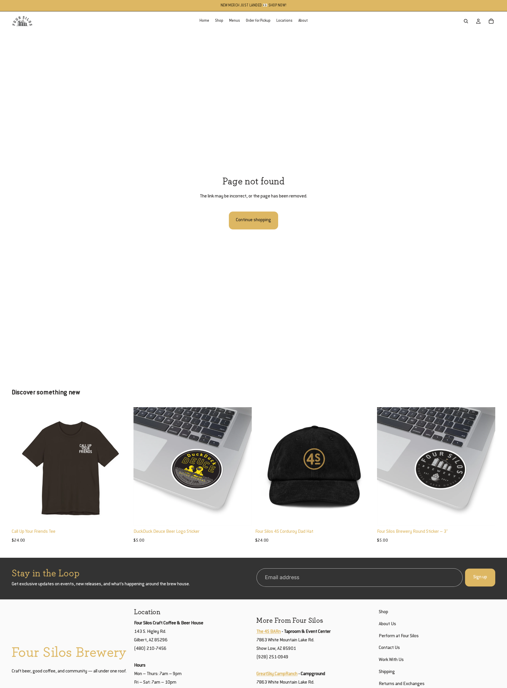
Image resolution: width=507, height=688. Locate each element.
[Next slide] (121, 466)
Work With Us (391, 660)
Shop (383, 612)
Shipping (387, 672)
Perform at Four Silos (399, 636)
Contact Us (389, 648)
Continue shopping (253, 220)
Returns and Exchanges (402, 684)
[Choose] (121, 516)
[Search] (465, 21)
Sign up (480, 577)
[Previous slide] (20, 466)
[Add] (242, 516)
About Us (387, 624)
